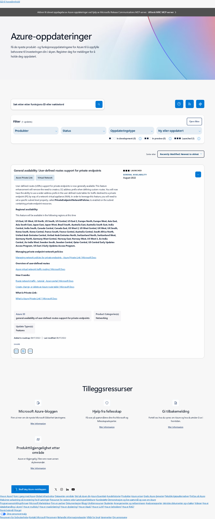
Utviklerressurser (95, 503)
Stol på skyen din (83, 496)
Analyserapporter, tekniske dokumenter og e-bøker (170, 503)
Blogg (84, 503)
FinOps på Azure (197, 496)
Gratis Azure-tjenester (153, 496)
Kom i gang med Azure (24, 496)
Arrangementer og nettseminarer (129, 503)
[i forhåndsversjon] (170, 138)
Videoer (198, 503)
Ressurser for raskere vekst (62, 499)
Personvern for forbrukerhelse (14, 517)
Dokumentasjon (73, 503)
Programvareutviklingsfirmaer (14, 503)
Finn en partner (58, 503)
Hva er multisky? (31, 506)
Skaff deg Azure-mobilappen (32, 489)
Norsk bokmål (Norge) (10, 510)
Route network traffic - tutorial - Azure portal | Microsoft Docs (44, 280)
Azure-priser (137, 496)
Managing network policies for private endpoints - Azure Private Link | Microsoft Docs (56, 257)
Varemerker (106, 517)
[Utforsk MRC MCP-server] (200, 104)
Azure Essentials (98, 496)
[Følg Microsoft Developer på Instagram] (61, 489)
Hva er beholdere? (113, 506)
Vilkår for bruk (93, 517)
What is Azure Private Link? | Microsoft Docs (36, 298)
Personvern (51, 517)
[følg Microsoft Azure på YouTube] (73, 489)
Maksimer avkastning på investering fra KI (19, 499)
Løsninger (45, 499)
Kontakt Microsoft (37, 517)
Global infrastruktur (45, 496)
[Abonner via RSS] (190, 104)
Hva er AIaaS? (85, 506)
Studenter (108, 503)
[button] (179, 104)
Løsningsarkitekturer (86, 499)
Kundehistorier (114, 496)
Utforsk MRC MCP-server (161, 12)
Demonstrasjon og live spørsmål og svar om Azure (132, 499)
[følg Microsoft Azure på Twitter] (56, 489)
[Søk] (99, 104)
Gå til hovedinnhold (10, 1)
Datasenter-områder (64, 496)
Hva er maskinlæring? (49, 506)
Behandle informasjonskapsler (71, 517)
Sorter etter (151, 154)
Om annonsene (119, 517)
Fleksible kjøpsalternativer (177, 496)
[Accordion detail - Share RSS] (23, 351)
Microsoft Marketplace (39, 503)
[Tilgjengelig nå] (199, 138)
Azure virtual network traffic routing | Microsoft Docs (40, 269)
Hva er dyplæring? (69, 506)
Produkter (126, 496)
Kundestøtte (102, 499)
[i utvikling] (140, 138)
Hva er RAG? (128, 506)
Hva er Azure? (6, 496)
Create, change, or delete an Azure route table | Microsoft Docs (45, 286)
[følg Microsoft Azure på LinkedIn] (67, 489)
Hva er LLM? (98, 506)
